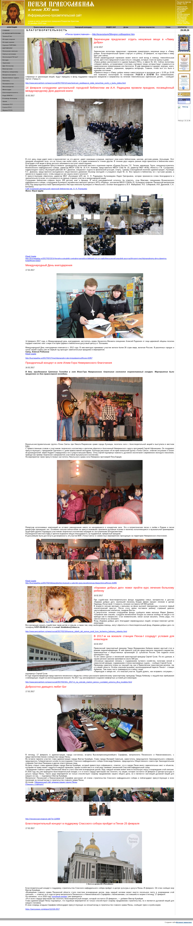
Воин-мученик (7, 69)
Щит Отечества (8, 66)
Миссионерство (8, 86)
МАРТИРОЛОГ (8, 48)
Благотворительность (10, 92)
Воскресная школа (9, 75)
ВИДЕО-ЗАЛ (111, 27)
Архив (5, 101)
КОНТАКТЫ (182, 27)
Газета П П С (7, 107)
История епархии (9, 39)
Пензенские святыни (10, 51)
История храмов (8, 42)
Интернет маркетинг (184, 922)
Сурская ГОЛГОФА (9, 45)
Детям (125, 27)
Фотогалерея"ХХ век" (10, 57)
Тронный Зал (7, 36)
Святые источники (9, 54)
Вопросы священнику (10, 72)
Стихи (168, 27)
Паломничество (8, 83)
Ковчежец (6, 80)
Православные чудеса (11, 77)
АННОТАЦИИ (12, 27)
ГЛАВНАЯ (6, 30)
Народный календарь (83, 27)
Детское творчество (147, 27)
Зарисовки (6, 63)
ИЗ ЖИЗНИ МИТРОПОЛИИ (11, 33)
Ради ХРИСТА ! (8, 95)
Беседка (5, 60)
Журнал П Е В (7, 110)
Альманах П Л (7, 104)
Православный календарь (44, 27)
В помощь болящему (10, 98)
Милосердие (7, 89)
